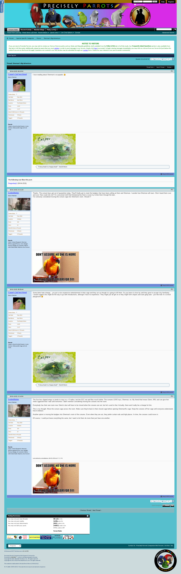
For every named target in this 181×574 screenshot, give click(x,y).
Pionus (39, 38)
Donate (77, 33)
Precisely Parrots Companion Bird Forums (150, 545)
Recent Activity (26, 30)
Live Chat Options (67, 33)
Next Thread (96, 510)
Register (171, 2)
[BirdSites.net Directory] (68, 539)
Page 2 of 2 (156, 59)
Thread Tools (150, 67)
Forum (11, 38)
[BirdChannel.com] (12, 539)
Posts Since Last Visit (29, 33)
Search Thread (160, 67)
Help (163, 2)
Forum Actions (43, 33)
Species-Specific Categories (25, 38)
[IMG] (55, 523)
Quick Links (54, 33)
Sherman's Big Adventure (22, 63)
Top (172, 505)
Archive (167, 545)
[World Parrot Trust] (23, 539)
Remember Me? (140, 4)
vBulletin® (14, 557)
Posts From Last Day (14, 33)
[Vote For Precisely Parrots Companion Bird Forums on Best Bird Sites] (34, 539)
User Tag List (12, 55)
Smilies (55, 521)
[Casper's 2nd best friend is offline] (19, 85)
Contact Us (131, 545)
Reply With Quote (168, 174)
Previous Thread (86, 510)
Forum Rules (57, 531)
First (164, 59)
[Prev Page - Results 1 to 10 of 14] (168, 59)
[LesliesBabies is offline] (19, 204)
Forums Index (13, 30)
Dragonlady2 (12, 183)
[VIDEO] (56, 525)
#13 (172, 289)
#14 (172, 396)
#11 (172, 71)
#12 (172, 189)
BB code (56, 519)
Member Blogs (39, 30)
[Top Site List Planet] (57, 539)
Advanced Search (168, 33)
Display (169, 67)
